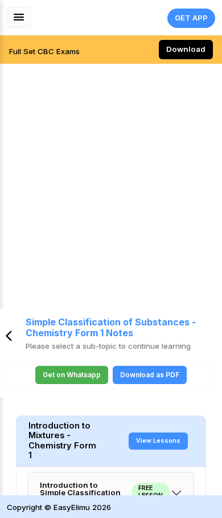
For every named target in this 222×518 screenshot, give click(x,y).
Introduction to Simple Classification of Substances (101, 492)
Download (185, 49)
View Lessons (158, 440)
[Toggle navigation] (19, 17)
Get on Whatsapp (72, 374)
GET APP (191, 17)
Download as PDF (149, 374)
